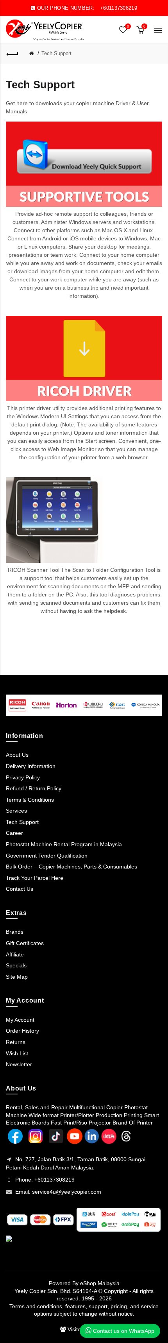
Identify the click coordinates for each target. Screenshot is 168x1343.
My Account (20, 1020)
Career (14, 833)
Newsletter (19, 1064)
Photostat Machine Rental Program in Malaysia (64, 844)
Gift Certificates (25, 943)
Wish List (17, 1053)
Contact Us (19, 889)
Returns (15, 1042)
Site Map (17, 977)
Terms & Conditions (30, 800)
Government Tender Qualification (47, 855)
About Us (17, 755)
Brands (14, 932)
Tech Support (56, 53)
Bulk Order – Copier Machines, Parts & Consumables (71, 866)
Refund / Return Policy (33, 788)
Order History (22, 1031)
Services (16, 811)
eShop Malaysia (100, 1283)
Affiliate (15, 954)
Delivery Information (30, 766)
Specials (16, 965)
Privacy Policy (23, 777)
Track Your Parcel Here (34, 878)
